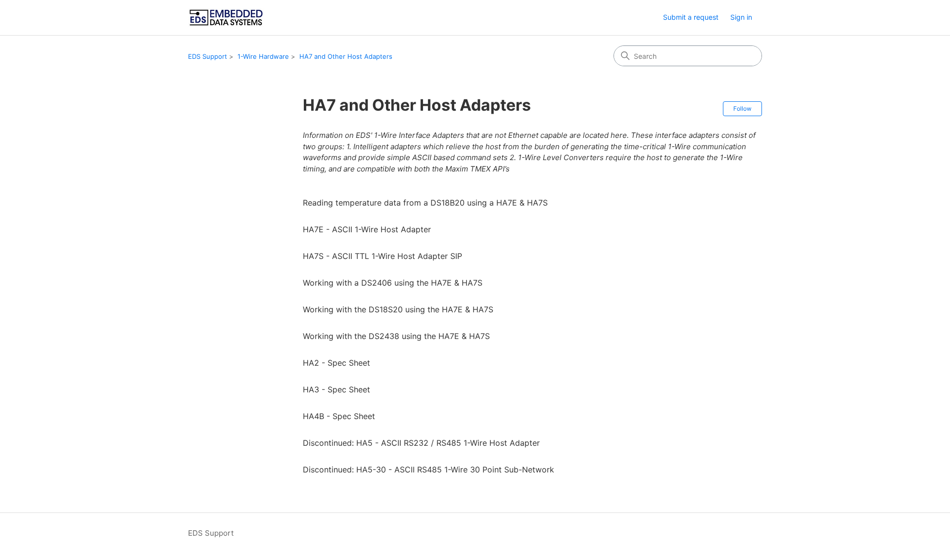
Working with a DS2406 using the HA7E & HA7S (392, 283)
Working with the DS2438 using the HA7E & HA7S (396, 336)
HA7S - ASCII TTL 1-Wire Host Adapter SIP (382, 256)
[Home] (226, 17)
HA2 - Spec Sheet (336, 363)
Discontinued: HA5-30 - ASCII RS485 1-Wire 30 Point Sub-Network (428, 469)
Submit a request (690, 17)
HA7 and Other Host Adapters (345, 56)
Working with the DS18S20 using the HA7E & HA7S (398, 309)
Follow (742, 108)
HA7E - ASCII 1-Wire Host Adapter (367, 229)
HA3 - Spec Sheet (336, 389)
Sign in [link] (741, 17)
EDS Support (207, 56)
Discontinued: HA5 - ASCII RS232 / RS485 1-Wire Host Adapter (421, 443)
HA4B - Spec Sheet (339, 416)
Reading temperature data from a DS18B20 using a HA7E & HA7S (425, 203)
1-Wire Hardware (263, 56)
